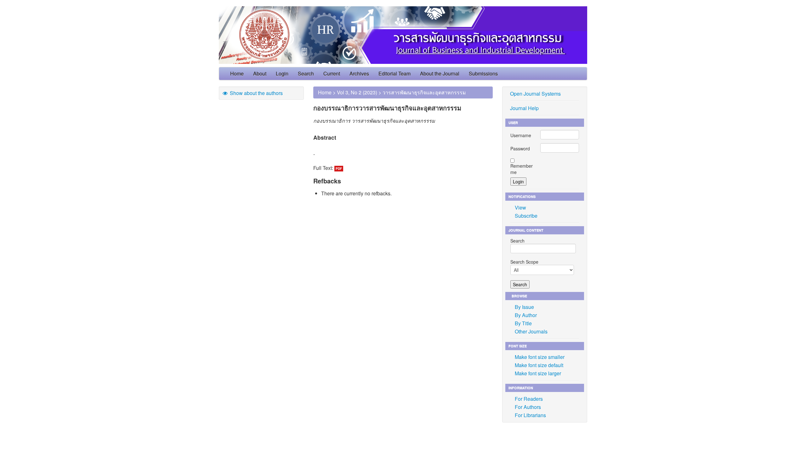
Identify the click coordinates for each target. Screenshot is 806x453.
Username (520, 135)
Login (282, 73)
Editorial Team (394, 73)
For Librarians (530, 415)
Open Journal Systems (535, 93)
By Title (523, 323)
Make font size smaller (540, 357)
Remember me (521, 169)
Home (237, 73)
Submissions (483, 73)
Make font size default (539, 365)
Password (520, 148)
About (259, 73)
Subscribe (526, 215)
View (520, 207)
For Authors (528, 407)
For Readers (529, 398)
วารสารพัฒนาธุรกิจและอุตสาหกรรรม (424, 92)
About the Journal (439, 73)
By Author (526, 315)
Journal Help (524, 108)
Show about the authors (256, 93)
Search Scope (524, 262)
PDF (339, 168)
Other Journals (531, 331)
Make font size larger (538, 373)
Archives (359, 73)
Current (331, 73)
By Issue (524, 306)
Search (306, 73)
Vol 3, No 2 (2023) (357, 92)
